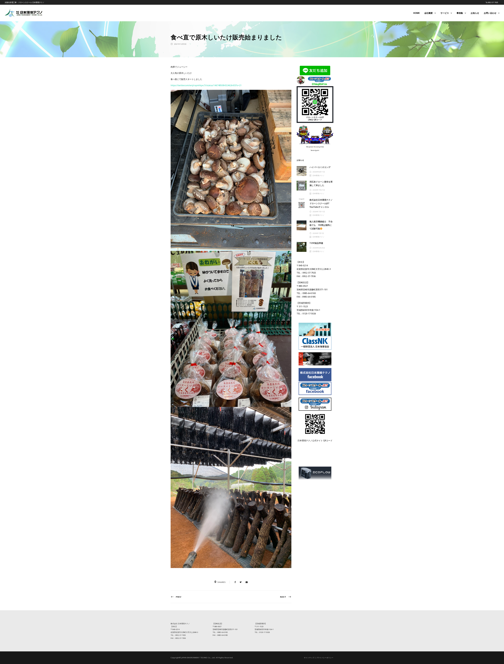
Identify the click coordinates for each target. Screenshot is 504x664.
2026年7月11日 (319, 211)
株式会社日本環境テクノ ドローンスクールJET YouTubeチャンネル (322, 203)
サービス (444, 13)
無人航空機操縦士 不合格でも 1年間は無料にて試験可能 (321, 225)
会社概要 (428, 13)
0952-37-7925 (493, 2)
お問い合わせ (490, 13)
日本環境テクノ (318, 175)
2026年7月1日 (318, 233)
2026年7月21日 (319, 190)
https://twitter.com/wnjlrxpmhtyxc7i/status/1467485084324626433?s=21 (206, 85)
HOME (416, 13)
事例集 (460, 13)
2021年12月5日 (180, 44)
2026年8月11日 (319, 172)
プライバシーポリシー (324, 658)
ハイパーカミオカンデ (319, 167)
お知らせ (475, 13)
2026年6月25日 (319, 248)
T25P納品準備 (316, 243)
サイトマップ (309, 658)
